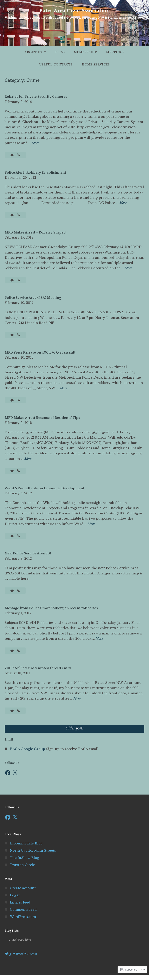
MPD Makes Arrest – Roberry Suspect (36, 232)
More (35, 143)
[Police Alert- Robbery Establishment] (18, 215)
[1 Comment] (12, 471)
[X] (15, 773)
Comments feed (23, 909)
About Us (33, 52)
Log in (15, 895)
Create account (23, 888)
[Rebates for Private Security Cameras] (18, 155)
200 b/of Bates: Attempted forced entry (38, 668)
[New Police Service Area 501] (18, 590)
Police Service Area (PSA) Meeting (33, 298)
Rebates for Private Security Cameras (36, 97)
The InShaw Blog (24, 858)
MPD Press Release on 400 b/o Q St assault (40, 353)
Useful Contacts (56, 64)
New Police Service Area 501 (28, 553)
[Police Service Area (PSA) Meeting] (18, 335)
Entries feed (20, 902)
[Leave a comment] (12, 155)
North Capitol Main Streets (33, 850)
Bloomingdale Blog (26, 843)
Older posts (75, 728)
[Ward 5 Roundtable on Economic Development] (18, 536)
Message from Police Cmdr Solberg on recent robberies (51, 608)
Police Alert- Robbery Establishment (35, 173)
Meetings (115, 52)
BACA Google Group (27, 749)
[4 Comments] (12, 651)
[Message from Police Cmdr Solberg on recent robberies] (18, 651)
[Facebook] (8, 773)
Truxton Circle (22, 865)
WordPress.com (23, 917)
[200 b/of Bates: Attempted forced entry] (18, 711)
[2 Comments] (12, 711)
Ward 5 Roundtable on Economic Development (44, 488)
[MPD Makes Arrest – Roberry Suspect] (18, 280)
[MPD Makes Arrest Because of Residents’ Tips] (18, 471)
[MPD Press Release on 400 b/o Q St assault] (18, 400)
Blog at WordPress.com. (21, 954)
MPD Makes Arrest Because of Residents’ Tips (42, 418)
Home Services (96, 64)
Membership (85, 52)
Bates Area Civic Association (74, 11)
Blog (60, 52)
